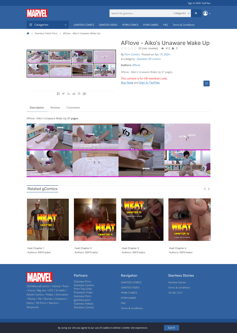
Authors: (126, 65)
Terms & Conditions (184, 24)
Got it (171, 327)
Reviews (55, 107)
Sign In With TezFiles (199, 3)
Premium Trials (83, 292)
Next (208, 188)
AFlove (136, 65)
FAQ (165, 24)
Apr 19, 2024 (162, 54)
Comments (73, 107)
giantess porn (82, 300)
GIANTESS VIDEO (108, 24)
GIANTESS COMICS (84, 24)
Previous (204, 188)
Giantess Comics (84, 285)
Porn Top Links (83, 289)
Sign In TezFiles (149, 82)
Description (37, 107)
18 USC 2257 (175, 292)
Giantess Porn (82, 281)
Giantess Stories (177, 282)
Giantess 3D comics (149, 59)
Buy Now (127, 82)
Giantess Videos (83, 303)
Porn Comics (132, 54)
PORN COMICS (130, 24)
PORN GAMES (150, 24)
